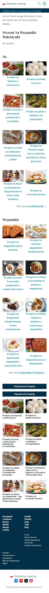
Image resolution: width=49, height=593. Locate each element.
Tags (26, 524)
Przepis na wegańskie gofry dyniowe (13, 246)
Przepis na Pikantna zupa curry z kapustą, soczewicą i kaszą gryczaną (36, 154)
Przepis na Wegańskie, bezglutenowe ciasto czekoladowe (13, 322)
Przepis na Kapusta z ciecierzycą (13, 81)
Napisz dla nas (30, 537)
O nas (26, 535)
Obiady (5, 524)
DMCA (4, 563)
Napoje (5, 527)
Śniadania (7, 519)
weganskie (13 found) (32, 372)
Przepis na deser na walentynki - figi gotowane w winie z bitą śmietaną (13, 191)
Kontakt (5, 553)
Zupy (26, 522)
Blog (26, 527)
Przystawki (7, 516)
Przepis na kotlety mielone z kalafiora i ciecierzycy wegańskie (36, 322)
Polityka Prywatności (32, 545)
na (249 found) (35, 206)
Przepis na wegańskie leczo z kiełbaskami (36, 360)
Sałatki (27, 516)
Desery (5, 522)
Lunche (5, 530)
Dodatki (27, 519)
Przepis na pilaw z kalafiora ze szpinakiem (36, 115)
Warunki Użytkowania (11, 561)
